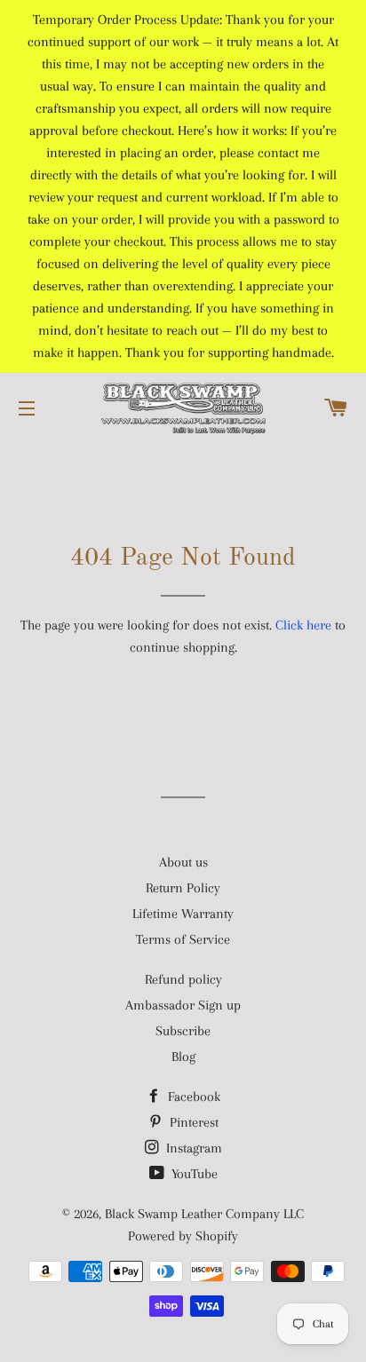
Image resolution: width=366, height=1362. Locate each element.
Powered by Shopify (183, 1236)
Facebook (192, 1097)
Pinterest (192, 1122)
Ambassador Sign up (183, 1005)
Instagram (192, 1148)
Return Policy (183, 888)
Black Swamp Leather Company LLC (204, 1214)
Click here (303, 625)
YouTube (193, 1174)
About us (183, 862)
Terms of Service (183, 939)
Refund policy (183, 979)
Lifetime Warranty (183, 914)
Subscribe (183, 1031)
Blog (183, 1057)
